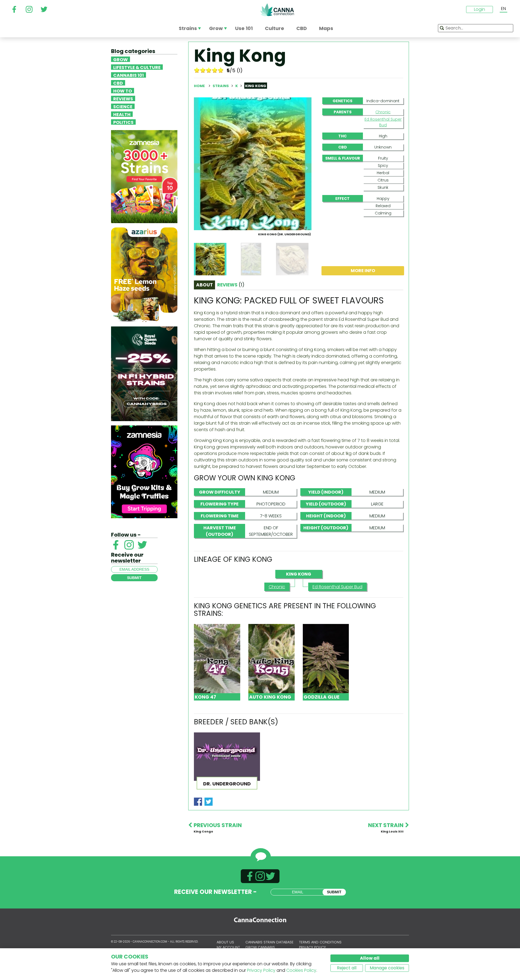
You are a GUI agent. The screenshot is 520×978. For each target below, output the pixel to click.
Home (199, 85)
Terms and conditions (320, 942)
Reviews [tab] (230, 285)
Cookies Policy (301, 970)
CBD (118, 82)
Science (122, 106)
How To (122, 90)
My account (228, 947)
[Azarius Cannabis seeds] (144, 274)
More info (363, 270)
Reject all (346, 968)
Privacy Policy (261, 970)
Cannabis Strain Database (269, 942)
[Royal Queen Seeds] (144, 373)
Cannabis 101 (128, 75)
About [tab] (204, 285)
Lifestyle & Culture (137, 67)
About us (225, 942)
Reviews (123, 98)
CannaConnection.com (277, 9)
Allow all (369, 958)
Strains (221, 85)
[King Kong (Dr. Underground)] (252, 163)
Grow (120, 59)
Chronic (383, 112)
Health (122, 114)
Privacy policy (312, 947)
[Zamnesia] (144, 176)
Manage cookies (387, 968)
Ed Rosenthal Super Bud (383, 122)
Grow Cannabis (260, 947)
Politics (123, 122)
